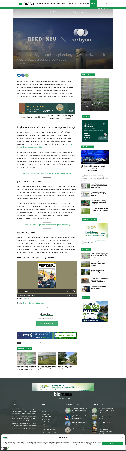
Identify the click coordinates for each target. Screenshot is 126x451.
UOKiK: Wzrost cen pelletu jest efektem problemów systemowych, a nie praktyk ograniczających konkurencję (105, 430)
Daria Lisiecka (22, 63)
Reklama (86, 117)
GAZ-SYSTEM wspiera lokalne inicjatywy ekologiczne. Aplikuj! (99, 210)
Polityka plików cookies (8, 448)
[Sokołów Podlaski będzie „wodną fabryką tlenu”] (67, 358)
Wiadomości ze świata (33, 51)
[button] (122, 438)
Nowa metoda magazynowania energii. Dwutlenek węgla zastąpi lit (47, 368)
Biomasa (56, 3)
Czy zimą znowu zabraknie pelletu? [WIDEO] (98, 287)
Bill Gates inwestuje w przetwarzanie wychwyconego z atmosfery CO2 (47, 173)
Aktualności (32, 12)
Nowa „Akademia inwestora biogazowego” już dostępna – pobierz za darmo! (99, 186)
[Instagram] (99, 8)
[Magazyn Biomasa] (62, 394)
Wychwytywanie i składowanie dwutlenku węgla (35, 343)
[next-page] (21, 373)
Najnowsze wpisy (87, 75)
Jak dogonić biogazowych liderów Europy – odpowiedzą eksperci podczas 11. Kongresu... (93, 168)
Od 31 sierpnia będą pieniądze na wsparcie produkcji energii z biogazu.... (99, 255)
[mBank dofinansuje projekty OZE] (68, 430)
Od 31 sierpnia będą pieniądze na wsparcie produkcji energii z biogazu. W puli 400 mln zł (26, 368)
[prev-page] (18, 373)
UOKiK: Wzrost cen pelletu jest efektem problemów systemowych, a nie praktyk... (100, 280)
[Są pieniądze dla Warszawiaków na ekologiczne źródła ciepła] (68, 423)
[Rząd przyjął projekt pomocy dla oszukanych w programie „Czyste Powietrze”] (68, 417)
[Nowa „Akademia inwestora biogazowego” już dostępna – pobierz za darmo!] (85, 186)
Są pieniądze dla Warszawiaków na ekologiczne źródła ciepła (79, 423)
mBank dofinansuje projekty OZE (79, 430)
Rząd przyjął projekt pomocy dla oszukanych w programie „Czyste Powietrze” (79, 416)
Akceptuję (112, 443)
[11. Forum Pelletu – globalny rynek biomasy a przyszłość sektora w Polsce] (85, 203)
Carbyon (26, 298)
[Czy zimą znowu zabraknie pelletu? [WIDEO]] (85, 289)
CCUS (23, 343)
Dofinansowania (73, 404)
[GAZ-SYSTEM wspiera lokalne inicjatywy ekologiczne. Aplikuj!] (85, 211)
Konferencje (84, 3)
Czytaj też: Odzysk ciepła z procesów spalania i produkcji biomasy (47, 224)
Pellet (63, 3)
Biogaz (39, 3)
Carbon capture (25, 51)
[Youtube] (107, 8)
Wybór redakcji (87, 147)
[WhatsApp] (27, 75)
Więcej (93, 3)
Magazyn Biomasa (22, 12)
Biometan (47, 3)
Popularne (85, 249)
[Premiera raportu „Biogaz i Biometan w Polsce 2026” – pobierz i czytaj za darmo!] (85, 194)
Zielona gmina (72, 3)
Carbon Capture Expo (36, 303)
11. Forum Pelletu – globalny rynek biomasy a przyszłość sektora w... (98, 202)
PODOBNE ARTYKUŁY (24, 348)
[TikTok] (104, 8)
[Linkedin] (102, 8)
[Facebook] (96, 8)
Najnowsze (97, 404)
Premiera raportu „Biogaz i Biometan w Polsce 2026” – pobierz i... (99, 194)
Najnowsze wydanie (89, 219)
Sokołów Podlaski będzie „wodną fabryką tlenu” (65, 367)
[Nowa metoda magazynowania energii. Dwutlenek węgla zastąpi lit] (47, 358)
